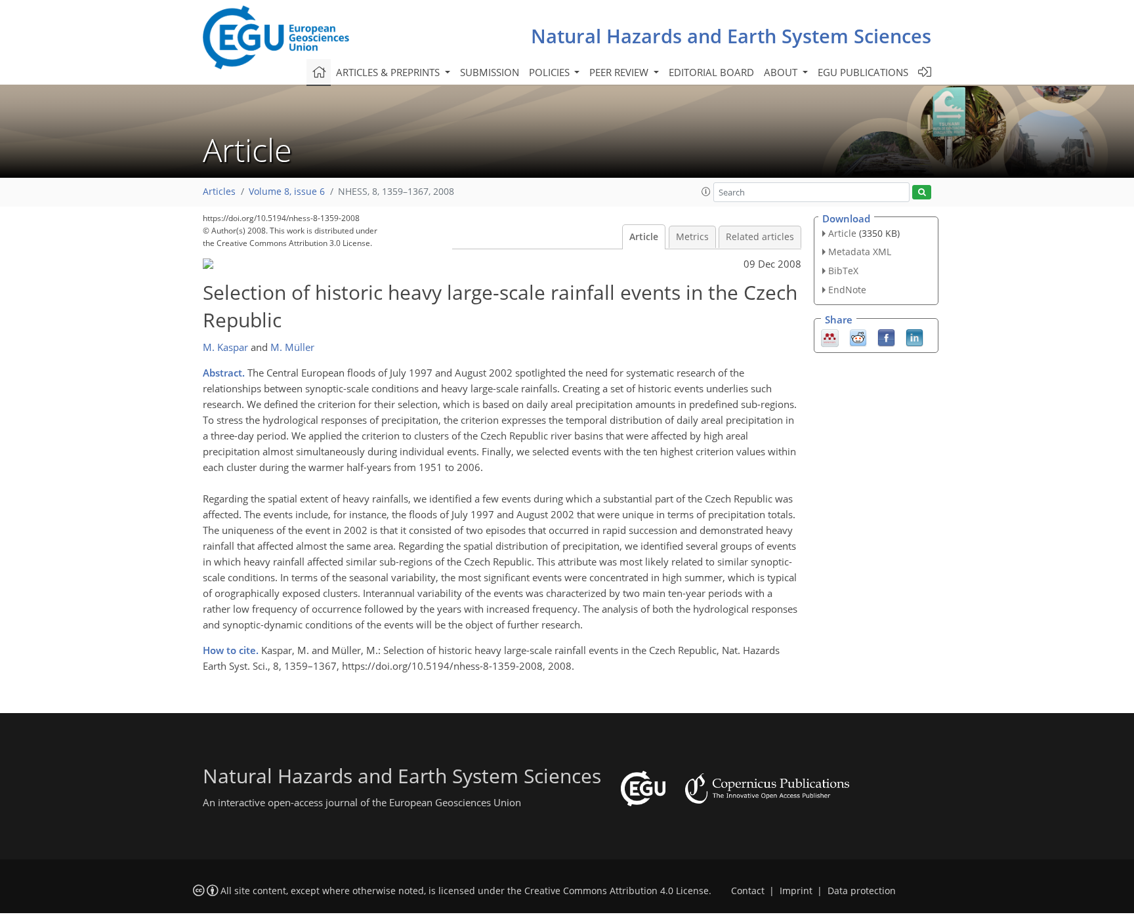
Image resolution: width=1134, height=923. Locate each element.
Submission (489, 72)
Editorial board (711, 72)
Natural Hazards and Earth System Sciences (731, 36)
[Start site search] (921, 192)
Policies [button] (550, 72)
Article (643, 237)
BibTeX (843, 270)
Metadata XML (859, 251)
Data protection (862, 891)
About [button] (782, 72)
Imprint (796, 891)
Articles (219, 191)
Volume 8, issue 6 (287, 191)
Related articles (760, 237)
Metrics (692, 237)
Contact (748, 891)
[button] (706, 191)
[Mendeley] (830, 336)
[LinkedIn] (914, 336)
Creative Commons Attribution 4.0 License (616, 891)
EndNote (847, 289)
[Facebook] (886, 336)
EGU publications (863, 72)
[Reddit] (858, 336)
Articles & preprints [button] (389, 72)
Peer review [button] (620, 72)
